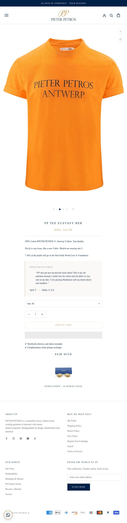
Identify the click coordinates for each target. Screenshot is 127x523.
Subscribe (78, 487)
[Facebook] (6, 438)
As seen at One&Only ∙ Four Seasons (63, 3)
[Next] (73, 209)
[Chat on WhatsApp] (8, 515)
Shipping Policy (74, 426)
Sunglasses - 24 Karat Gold (63, 386)
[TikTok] (35, 438)
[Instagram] (14, 438)
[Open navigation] (6, 15)
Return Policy (73, 431)
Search (70, 446)
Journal (8, 494)
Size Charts (72, 436)
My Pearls (71, 421)
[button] (63, 335)
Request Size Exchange (77, 441)
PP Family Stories (13, 484)
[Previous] (53, 209)
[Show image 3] (67, 209)
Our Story (9, 468)
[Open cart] (118, 15)
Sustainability (11, 474)
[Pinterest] (21, 438)
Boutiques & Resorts (14, 479)
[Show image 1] (60, 209)
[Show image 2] (63, 209)
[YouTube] (28, 438)
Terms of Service (74, 451)
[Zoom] (120, 31)
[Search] (111, 15)
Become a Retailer (13, 489)
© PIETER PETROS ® (19, 513)
